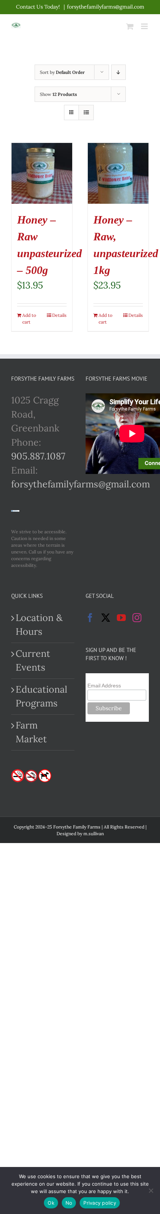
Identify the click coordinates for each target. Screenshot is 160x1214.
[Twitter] (105, 617)
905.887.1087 (38, 456)
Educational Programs (41, 696)
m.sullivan (93, 833)
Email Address (104, 686)
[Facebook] (90, 617)
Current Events (33, 660)
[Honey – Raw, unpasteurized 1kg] (118, 173)
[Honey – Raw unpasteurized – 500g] (42, 173)
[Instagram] (136, 617)
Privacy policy (99, 1203)
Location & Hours (39, 625)
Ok (51, 1203)
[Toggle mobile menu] (145, 26)
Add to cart (29, 318)
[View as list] (86, 112)
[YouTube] (121, 617)
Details (59, 315)
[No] (150, 1190)
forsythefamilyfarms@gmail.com (105, 6)
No (69, 1203)
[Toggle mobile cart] (130, 26)
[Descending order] (118, 72)
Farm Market (31, 732)
